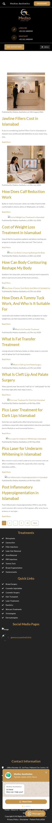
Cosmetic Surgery (13, 592)
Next (35, 523)
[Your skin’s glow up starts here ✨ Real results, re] (26, 741)
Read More (6, 142)
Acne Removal (11, 555)
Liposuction (10, 542)
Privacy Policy (12, 819)
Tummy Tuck (11, 563)
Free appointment (14, 47)
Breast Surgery (11, 584)
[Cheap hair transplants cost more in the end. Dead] (26, 657)
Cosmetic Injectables (14, 588)
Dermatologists (12, 618)
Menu (46, 47)
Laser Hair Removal (13, 551)
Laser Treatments (12, 601)
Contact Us (36, 810)
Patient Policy (35, 819)
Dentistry (9, 605)
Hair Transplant (12, 597)
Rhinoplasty (10, 538)
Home (7, 810)
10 (28, 523)
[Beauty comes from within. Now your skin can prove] (26, 685)
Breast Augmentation (14, 568)
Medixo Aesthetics (20, 3)
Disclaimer (24, 819)
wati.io (28, 806)
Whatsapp (42, 3)
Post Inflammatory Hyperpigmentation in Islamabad (20, 493)
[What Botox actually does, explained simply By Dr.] (26, 713)
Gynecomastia (11, 572)
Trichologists (11, 613)
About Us (15, 810)
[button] (26, 801)
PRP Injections (11, 559)
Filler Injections (12, 547)
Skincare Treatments (14, 609)
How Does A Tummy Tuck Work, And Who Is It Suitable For (26, 303)
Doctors (23, 810)
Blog (29, 810)
